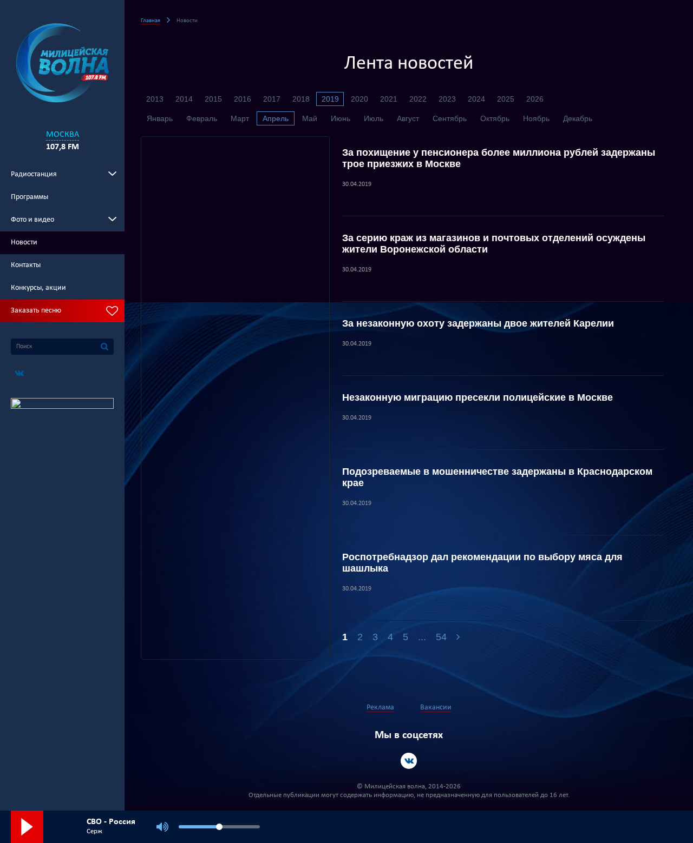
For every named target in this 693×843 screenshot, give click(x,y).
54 (441, 637)
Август (408, 118)
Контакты (26, 265)
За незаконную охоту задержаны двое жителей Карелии (478, 323)
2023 (447, 99)
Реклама (380, 707)
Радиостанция (34, 174)
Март (240, 118)
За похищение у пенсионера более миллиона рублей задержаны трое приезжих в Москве (498, 158)
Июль (373, 118)
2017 (271, 99)
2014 (184, 99)
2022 (418, 99)
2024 (476, 99)
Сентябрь (450, 118)
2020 (359, 99)
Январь (160, 118)
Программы (29, 197)
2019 (330, 99)
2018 (301, 99)
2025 (505, 99)
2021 (388, 99)
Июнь (340, 118)
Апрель (276, 118)
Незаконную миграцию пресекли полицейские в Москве (477, 397)
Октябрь (494, 118)
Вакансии (436, 707)
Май (309, 118)
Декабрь (577, 118)
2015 (213, 99)
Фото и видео (32, 220)
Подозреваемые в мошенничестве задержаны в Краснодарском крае (497, 477)
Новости (24, 242)
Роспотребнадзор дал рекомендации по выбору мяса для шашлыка (482, 563)
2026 (535, 99)
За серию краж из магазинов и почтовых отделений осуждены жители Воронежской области (493, 244)
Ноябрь (536, 118)
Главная (150, 21)
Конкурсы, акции (38, 288)
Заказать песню (36, 311)
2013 (155, 99)
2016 (242, 99)
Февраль (201, 118)
